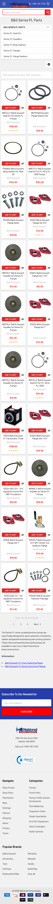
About (5, 823)
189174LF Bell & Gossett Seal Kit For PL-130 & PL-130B (40, 383)
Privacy (6, 828)
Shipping (7, 818)
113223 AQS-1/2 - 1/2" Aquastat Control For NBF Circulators (13, 598)
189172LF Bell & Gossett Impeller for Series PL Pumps (13, 276)
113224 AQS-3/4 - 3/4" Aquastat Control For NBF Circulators (13, 491)
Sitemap (7, 807)
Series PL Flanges (12, 50)
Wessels (32, 858)
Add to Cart (10, 108)
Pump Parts (34, 792)
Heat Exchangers (37, 826)
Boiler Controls (36, 831)
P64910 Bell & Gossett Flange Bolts (13, 221)
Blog (5, 802)
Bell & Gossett (9, 853)
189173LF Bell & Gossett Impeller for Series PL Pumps (13, 383)
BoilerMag (32, 868)
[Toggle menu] (4, 4)
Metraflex (32, 853)
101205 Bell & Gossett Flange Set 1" (13, 541)
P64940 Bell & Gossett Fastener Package (39, 597)
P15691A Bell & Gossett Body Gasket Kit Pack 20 (13, 171)
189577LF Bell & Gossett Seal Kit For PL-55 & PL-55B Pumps (39, 171)
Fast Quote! (8, 797)
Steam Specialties (37, 816)
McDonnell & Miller (11, 873)
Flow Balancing (36, 806)
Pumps (32, 787)
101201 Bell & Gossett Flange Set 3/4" (39, 221)
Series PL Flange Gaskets (15, 56)
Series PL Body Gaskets (15, 44)
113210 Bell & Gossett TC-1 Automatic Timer (13, 437)
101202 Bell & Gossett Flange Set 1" (40, 325)
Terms (5, 833)
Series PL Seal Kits (12, 33)
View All (31, 873)
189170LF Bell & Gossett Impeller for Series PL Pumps (13, 327)
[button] (49, 64)
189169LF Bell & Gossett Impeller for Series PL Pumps (40, 491)
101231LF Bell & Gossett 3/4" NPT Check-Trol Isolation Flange (40, 543)
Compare (22, 108)
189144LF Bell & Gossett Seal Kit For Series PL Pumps (13, 115)
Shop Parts (8, 792)
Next (36, 624)
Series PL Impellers (13, 39)
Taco (5, 863)
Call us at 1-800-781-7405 (26, 746)
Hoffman (7, 868)
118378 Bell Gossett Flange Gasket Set (40, 114)
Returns (6, 813)
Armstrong (8, 858)
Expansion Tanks (37, 811)
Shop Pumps (9, 787)
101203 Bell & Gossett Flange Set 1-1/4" (40, 437)
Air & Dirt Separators (39, 821)
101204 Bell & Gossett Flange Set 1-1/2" (40, 274)
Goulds (31, 863)
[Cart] (48, 4)
